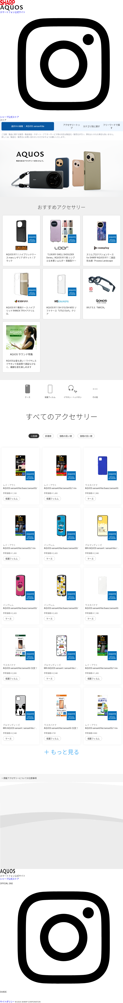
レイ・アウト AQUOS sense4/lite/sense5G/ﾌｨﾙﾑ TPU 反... (101, 668)
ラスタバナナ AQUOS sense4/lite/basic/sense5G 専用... (101, 488)
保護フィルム (11, 499)
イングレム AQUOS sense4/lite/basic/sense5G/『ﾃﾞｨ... (61, 548)
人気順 (34, 436)
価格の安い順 (86, 436)
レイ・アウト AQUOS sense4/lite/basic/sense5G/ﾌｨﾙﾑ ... (20, 488)
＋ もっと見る (61, 751)
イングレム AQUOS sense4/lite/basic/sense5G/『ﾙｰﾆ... (61, 608)
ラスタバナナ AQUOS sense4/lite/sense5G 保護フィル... (20, 668)
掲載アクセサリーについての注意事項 (20, 778)
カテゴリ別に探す (91, 126)
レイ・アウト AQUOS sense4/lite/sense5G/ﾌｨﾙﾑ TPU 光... (60, 488)
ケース (90, 499)
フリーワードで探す (111, 126)
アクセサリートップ (71, 126)
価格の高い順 (66, 436)
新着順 (48, 436)
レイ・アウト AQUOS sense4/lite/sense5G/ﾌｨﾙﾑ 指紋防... (101, 728)
